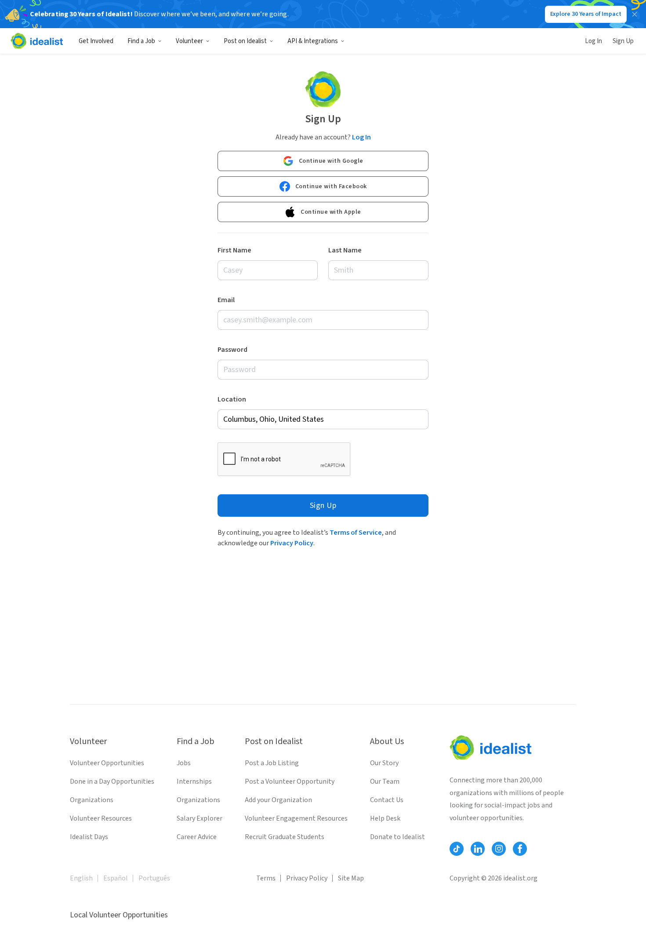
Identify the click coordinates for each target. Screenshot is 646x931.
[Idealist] (37, 41)
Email (226, 300)
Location (232, 399)
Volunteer (189, 41)
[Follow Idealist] (457, 849)
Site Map (351, 878)
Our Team (384, 781)
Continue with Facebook (331, 186)
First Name (234, 250)
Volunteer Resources (101, 818)
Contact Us (386, 800)
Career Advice (197, 837)
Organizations (91, 800)
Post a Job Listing (272, 763)
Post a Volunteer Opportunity (289, 781)
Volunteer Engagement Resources (296, 818)
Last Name (345, 250)
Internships (194, 781)
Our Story (384, 763)
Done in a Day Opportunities (112, 781)
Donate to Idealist (397, 837)
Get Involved (96, 41)
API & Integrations (312, 41)
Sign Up (623, 41)
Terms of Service (356, 532)
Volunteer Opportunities (107, 763)
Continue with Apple (331, 212)
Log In (593, 41)
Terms (266, 878)
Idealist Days (89, 837)
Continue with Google (331, 161)
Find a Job (141, 41)
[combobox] (323, 419)
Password (232, 349)
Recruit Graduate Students (284, 837)
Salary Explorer (199, 818)
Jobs (184, 763)
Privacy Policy (291, 543)
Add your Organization (278, 800)
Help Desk (385, 818)
